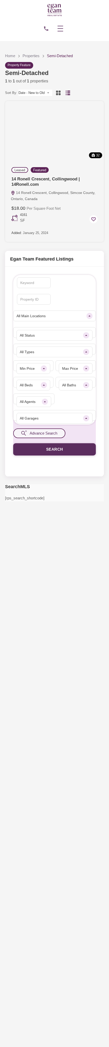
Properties (31, 56)
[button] (63, 28)
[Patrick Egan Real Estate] (54, 9)
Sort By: (11, 92)
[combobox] (35, 93)
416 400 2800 (46, 28)
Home (10, 56)
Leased (19, 170)
